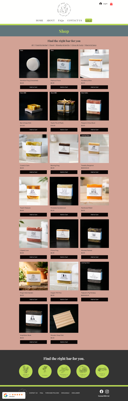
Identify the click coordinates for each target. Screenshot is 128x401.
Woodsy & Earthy (63, 45)
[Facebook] (101, 391)
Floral (51, 45)
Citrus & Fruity (77, 45)
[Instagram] (107, 391)
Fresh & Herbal (41, 45)
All (33, 45)
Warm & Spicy (90, 45)
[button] (111, 3)
